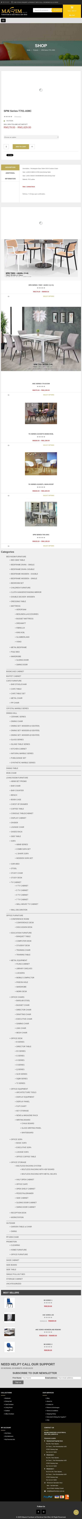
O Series (20, 1065)
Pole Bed (15, 652)
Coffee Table (17, 809)
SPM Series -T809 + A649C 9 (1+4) (41, 285)
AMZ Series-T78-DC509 (41, 383)
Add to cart (21, 147)
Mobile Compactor (25, 978)
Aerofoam (21, 609)
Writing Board (23, 1120)
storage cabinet (14, 1279)
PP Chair (15, 703)
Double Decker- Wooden (23, 597)
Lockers (20, 973)
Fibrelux (20, 628)
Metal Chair (16, 698)
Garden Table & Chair (21, 1227)
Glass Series (17, 740)
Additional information (10, 176)
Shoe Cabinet (12, 1260)
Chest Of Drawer (19, 804)
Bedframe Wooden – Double (24, 574)
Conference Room (20, 919)
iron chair (11, 773)
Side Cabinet (22, 1198)
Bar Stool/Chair (19, 684)
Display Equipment (25, 1097)
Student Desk (23, 945)
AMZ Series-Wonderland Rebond (48, 1329)
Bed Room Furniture (16, 557)
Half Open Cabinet (25, 1179)
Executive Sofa (23, 1147)
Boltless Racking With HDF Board (38, 1169)
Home (28, 50)
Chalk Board (28, 1123)
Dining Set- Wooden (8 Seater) (25, 735)
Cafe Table (16, 689)
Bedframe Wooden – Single (24, 578)
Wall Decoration (19, 910)
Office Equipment (19, 1089)
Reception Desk (18, 1213)
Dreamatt (21, 623)
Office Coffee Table (26, 1157)
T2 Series (20, 1083)
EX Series (21, 1051)
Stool (14, 868)
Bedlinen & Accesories (27, 614)
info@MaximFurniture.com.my (55, 1491)
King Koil (20, 632)
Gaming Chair (22, 1024)
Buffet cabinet (13, 676)
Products (35, 50)
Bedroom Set (17, 583)
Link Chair (21, 1028)
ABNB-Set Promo (19, 781)
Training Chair (23, 950)
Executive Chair (24, 1019)
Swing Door (22, 665)
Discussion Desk (24, 927)
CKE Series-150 (48, 1315)
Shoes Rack (16, 832)
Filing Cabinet (23, 964)
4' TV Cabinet (22, 886)
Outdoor (10, 1223)
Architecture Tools (26, 1092)
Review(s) (17, 117)
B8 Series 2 (48, 1344)
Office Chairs (17, 997)
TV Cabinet (16, 882)
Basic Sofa (21, 1143)
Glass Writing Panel (31, 1128)
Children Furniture (21, 588)
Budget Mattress (24, 619)
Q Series (20, 1069)
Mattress (15, 606)
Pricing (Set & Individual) (11, 132)
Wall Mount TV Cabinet (27, 904)
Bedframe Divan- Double (22, 569)
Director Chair (23, 1010)
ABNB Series (22, 844)
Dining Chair (17, 721)
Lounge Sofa (22, 1152)
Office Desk (17, 1038)
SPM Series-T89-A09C (41, 535)
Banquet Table (23, 936)
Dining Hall (11, 713)
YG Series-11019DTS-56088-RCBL (41, 434)
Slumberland (22, 637)
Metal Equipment (19, 960)
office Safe (22, 1184)
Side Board (11, 1265)
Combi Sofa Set (23, 849)
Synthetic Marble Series (23, 763)
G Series (20, 1056)
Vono (18, 642)
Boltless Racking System (28, 1166)
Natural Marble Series (22, 753)
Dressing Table (18, 601)
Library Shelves (24, 968)
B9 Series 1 (48, 1300)
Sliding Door (22, 660)
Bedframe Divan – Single (22, 565)
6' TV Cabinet (22, 895)
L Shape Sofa (22, 854)
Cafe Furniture (14, 681)
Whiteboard (27, 1133)
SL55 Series (21, 1074)
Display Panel (23, 1102)
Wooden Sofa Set (24, 858)
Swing (14, 1231)
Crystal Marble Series (17, 708)
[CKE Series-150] (9, 1317)
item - (72, 11)
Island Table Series (20, 744)
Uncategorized (13, 1284)
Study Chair (17, 873)
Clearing (15, 1245)
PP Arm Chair (12, 1237)
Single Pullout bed (15, 1274)
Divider (14, 823)
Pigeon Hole (22, 982)
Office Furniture (14, 915)
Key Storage (22, 1111)
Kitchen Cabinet (19, 749)
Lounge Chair (17, 827)
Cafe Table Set (18, 693)
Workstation (17, 1217)
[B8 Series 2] (9, 1346)
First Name (17, 1378)
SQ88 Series (22, 1079)
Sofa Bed (15, 864)
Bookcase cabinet (15, 671)
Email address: (51, 1378)
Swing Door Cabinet (26, 1207)
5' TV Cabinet (22, 890)
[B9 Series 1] (9, 1302)
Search (57, 10)
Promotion (11, 1242)
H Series (20, 1060)
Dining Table (12, 768)
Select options (48, 296)
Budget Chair (22, 1005)
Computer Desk (23, 941)
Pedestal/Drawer (25, 1193)
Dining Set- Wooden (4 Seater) (25, 726)
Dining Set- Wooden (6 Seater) (25, 730)
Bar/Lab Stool (23, 1000)
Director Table (23, 1046)
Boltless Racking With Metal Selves (39, 1174)
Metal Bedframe (19, 647)
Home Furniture (19, 1250)
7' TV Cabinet (22, 899)
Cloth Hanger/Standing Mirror (26, 592)
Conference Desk (25, 923)
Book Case (16, 800)
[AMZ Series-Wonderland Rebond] (9, 1332)
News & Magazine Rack (27, 1115)
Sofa (13, 841)
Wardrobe (16, 656)
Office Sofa (16, 1139)
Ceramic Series (18, 717)
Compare (32, 146)
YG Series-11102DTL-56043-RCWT (41, 484)
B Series (20, 1042)
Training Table (23, 955)
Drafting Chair (23, 1014)
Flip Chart (21, 1106)
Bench (14, 795)
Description (10, 167)
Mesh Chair (21, 1033)
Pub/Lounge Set (18, 758)
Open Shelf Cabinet (25, 1189)
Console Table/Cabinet (22, 813)
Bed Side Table (18, 560)
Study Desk (16, 878)
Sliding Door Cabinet (26, 1203)
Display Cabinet (18, 818)
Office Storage (18, 1162)
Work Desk (21, 991)
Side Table (16, 836)
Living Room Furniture (17, 778)
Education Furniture (21, 933)
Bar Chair (15, 786)
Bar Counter (17, 790)
